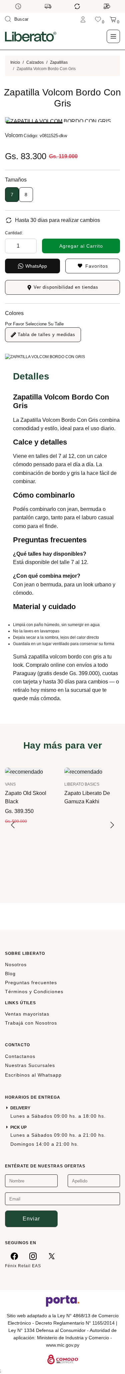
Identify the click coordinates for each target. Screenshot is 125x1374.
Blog (10, 973)
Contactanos (20, 1056)
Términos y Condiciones (34, 991)
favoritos (96, 266)
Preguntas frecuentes (31, 982)
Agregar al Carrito (81, 246)
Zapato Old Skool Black (25, 797)
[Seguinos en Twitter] (51, 1256)
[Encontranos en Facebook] (14, 1256)
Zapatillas (59, 62)
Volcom (14, 135)
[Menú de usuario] (83, 19)
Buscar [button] (21, 19)
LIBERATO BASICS (81, 784)
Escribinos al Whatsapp (33, 1075)
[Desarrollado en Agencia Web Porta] (62, 1300)
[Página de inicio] (30, 36)
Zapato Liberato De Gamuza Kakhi (87, 797)
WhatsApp (36, 266)
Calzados (35, 62)
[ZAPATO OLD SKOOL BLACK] (24, 771)
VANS (10, 784)
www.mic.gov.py (62, 1345)
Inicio (15, 62)
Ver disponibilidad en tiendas (65, 287)
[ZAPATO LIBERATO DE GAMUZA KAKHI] (83, 771)
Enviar (31, 1218)
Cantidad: (14, 233)
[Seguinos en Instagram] (33, 1256)
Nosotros (16, 964)
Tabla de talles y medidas (45, 334)
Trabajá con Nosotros (31, 1023)
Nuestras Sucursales (30, 1065)
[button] (34, 122)
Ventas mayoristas (27, 1014)
